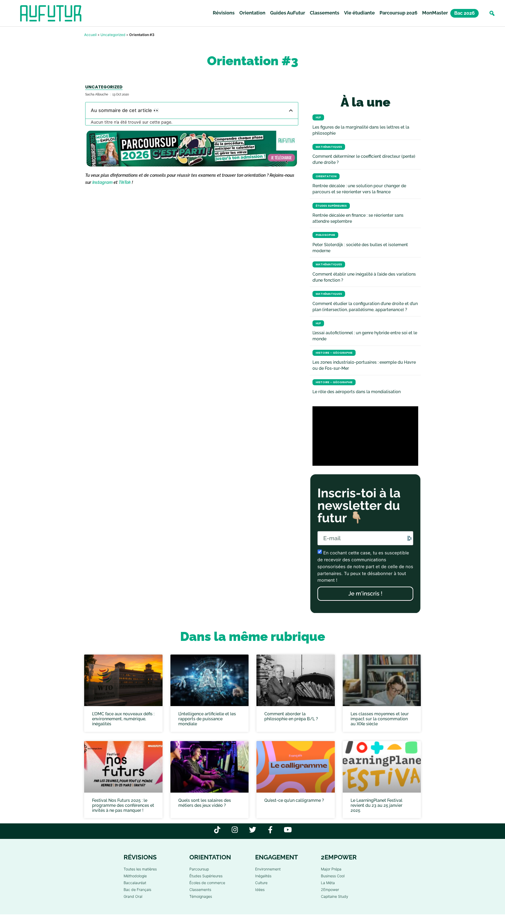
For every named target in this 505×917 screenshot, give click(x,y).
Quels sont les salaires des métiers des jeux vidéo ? (204, 803)
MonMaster (435, 13)
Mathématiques (329, 147)
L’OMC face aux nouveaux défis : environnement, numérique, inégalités (123, 718)
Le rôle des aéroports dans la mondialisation (356, 391)
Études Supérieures (331, 206)
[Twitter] (252, 829)
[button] (492, 13)
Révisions (224, 13)
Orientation (252, 13)
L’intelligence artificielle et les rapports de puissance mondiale (207, 718)
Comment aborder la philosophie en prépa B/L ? (291, 716)
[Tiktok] (217, 829)
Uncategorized (112, 35)
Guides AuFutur (287, 13)
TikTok (125, 182)
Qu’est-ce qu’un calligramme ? (294, 800)
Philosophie (325, 235)
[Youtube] (287, 829)
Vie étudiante (359, 13)
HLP (318, 117)
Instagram (102, 182)
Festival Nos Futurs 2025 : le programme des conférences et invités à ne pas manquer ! (123, 805)
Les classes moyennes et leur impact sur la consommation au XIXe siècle (380, 718)
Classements (324, 13)
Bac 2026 (464, 13)
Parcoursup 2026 (398, 13)
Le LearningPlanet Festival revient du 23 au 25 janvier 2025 (376, 805)
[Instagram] (235, 829)
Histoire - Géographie (334, 353)
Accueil (90, 35)
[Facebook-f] (270, 829)
